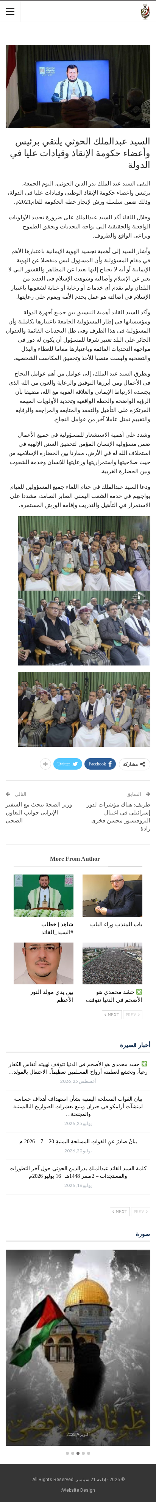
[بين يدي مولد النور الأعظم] (43, 964)
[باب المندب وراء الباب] (112, 896)
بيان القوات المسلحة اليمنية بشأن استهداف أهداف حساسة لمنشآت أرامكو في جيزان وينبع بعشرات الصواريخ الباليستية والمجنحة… (78, 1106)
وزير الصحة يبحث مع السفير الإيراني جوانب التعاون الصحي (39, 813)
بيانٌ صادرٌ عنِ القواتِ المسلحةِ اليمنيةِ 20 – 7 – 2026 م (78, 1141)
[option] (78, 1349)
